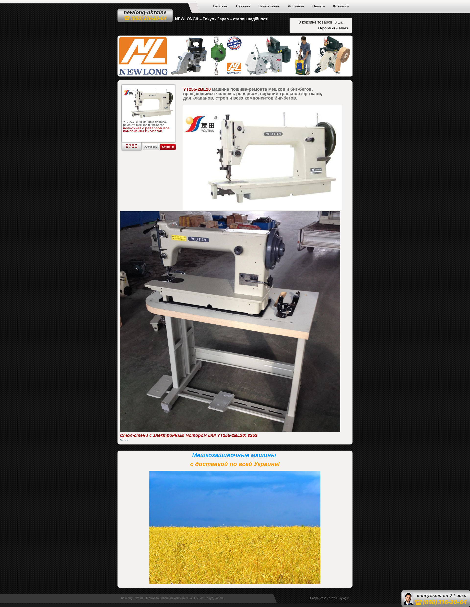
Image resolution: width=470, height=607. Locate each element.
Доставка (296, 6)
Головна (220, 6)
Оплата (318, 6)
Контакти (341, 6)
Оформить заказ (333, 28)
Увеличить (150, 146)
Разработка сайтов (323, 598)
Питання (243, 6)
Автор (124, 440)
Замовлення (269, 6)
